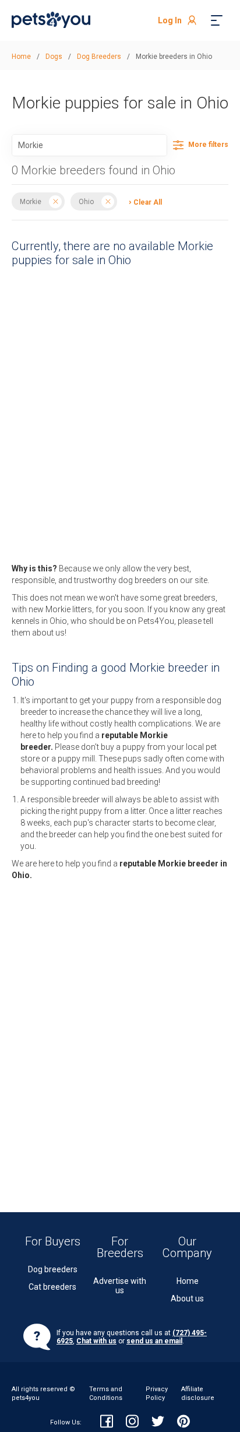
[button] (142, 201)
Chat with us (96, 1341)
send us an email (154, 1341)
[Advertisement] (108, 375)
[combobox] (89, 145)
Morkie (30, 202)
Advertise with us (119, 1286)
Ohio (86, 202)
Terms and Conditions (105, 1393)
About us (187, 1298)
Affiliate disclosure (197, 1393)
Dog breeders (52, 1269)
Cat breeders (52, 1286)
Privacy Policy (157, 1393)
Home (188, 1281)
